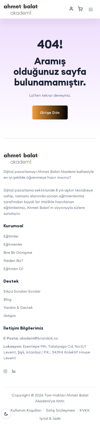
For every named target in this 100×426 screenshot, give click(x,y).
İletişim (9, 315)
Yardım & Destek (18, 307)
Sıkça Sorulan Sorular (21, 291)
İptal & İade (50, 418)
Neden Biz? (13, 260)
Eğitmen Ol (13, 268)
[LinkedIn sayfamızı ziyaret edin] (14, 370)
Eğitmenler (12, 244)
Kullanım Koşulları (25, 410)
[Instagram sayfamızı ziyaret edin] (5, 370)
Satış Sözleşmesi (60, 410)
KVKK (85, 410)
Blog (7, 299)
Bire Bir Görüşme (17, 252)
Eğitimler (11, 236)
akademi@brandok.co (39, 338)
